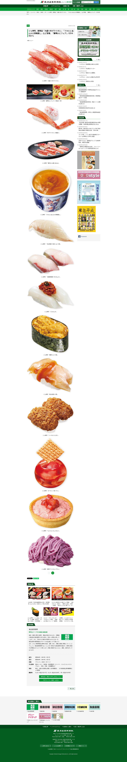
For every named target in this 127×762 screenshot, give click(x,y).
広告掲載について (69, 746)
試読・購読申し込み (78, 6)
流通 (90, 9)
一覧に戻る (71, 688)
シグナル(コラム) (55, 6)
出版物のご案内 (67, 726)
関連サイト (81, 746)
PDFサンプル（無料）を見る (51, 680)
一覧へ (98, 59)
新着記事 (45, 6)
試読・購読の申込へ (83, 34)
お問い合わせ (46, 746)
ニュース (33, 12)
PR (94, 9)
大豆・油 (73, 9)
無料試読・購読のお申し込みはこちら (51, 676)
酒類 (42, 9)
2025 (42, 12)
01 (45, 12)
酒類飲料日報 (68, 711)
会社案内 (51, 749)
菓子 (56, 9)
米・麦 (64, 9)
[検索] (96, 2)
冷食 (78, 9)
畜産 (60, 9)
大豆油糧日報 (81, 711)
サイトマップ (66, 749)
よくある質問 (57, 746)
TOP (28, 12)
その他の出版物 (56, 720)
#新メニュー (30, 40)
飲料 (38, 9)
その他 (98, 9)
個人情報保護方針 (75, 749)
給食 (86, 9)
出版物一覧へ (66, 6)
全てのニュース (31, 9)
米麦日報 (55, 711)
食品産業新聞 (31, 711)
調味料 (51, 9)
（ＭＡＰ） (68, 735)
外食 (82, 9)
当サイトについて (58, 749)
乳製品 (46, 9)
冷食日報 (92, 711)
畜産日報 (42, 711)
